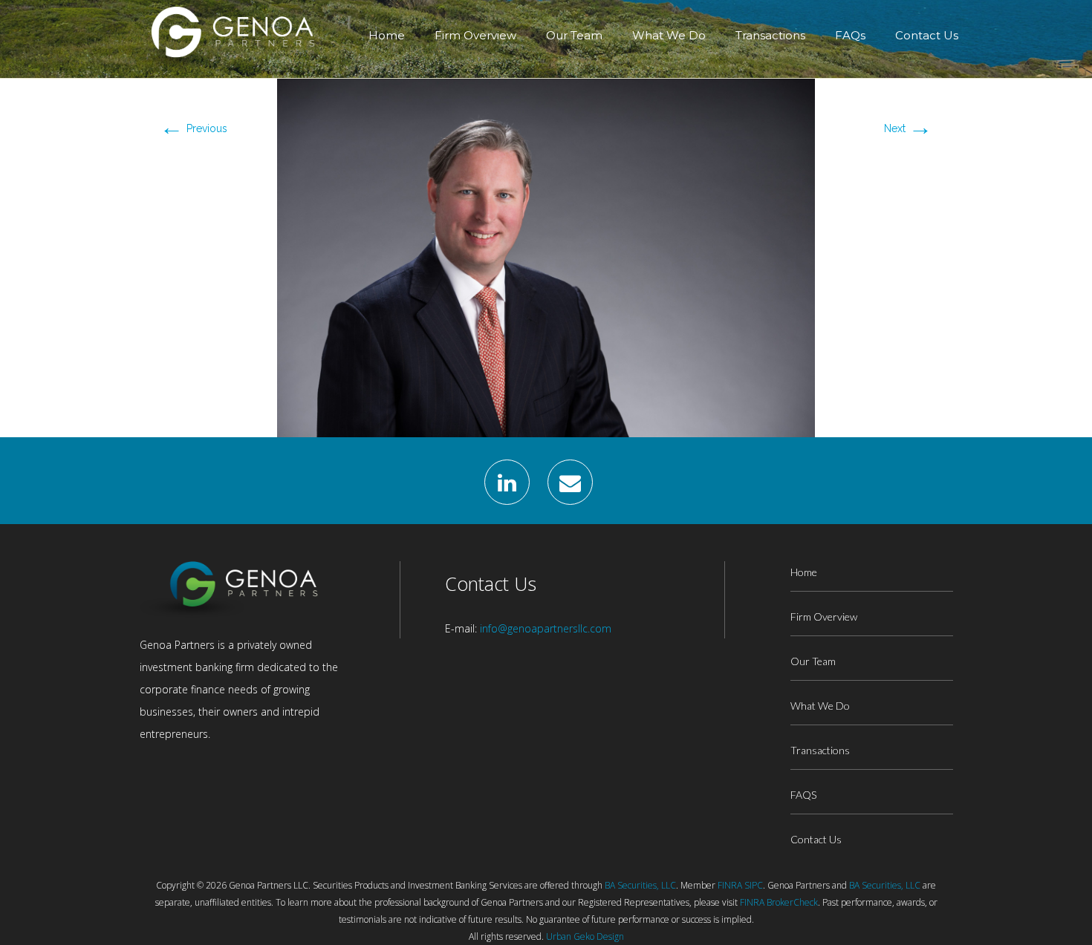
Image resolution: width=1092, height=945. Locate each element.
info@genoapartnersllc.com (545, 628)
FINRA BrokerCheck (779, 902)
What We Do (669, 35)
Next (908, 128)
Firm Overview (475, 35)
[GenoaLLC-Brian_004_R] (546, 257)
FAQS (803, 794)
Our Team (574, 35)
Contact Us (926, 35)
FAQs (850, 35)
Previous (193, 128)
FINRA (730, 885)
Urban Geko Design (585, 936)
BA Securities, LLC (640, 885)
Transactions (770, 35)
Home (386, 35)
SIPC (753, 885)
